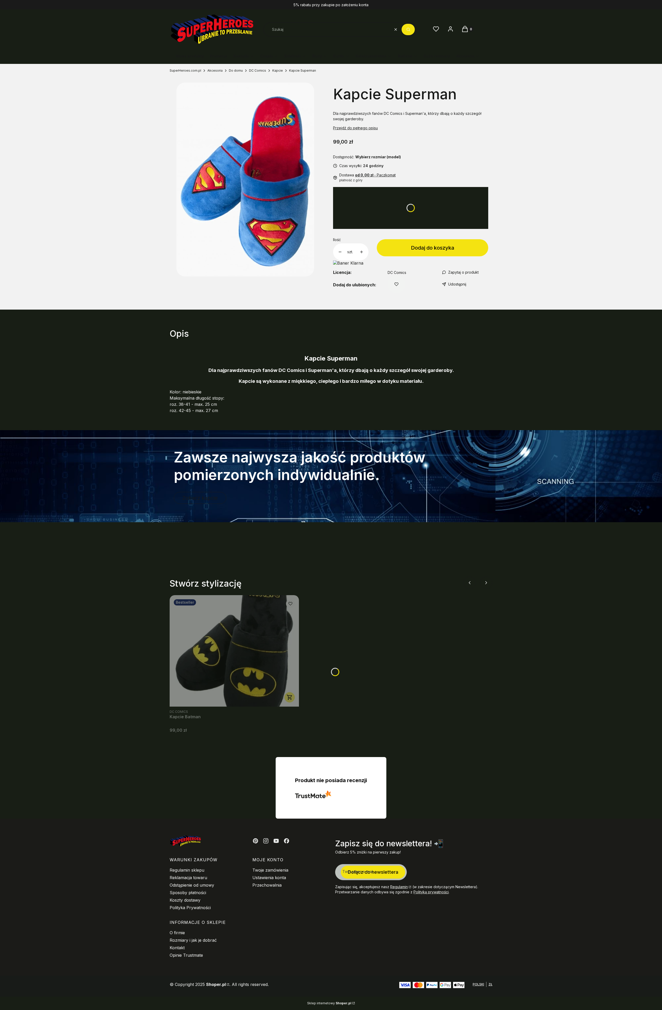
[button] (408, 29)
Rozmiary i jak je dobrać (193, 940)
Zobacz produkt (289, 697)
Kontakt (177, 947)
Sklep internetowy (329, 1003)
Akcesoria (215, 70)
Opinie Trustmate (186, 955)
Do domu (236, 70)
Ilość (337, 239)
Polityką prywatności (431, 892)
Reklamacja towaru (188, 877)
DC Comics (257, 70)
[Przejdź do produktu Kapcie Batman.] (234, 651)
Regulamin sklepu (187, 870)
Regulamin (399, 887)
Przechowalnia (267, 885)
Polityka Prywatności (190, 907)
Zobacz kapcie (200, 498)
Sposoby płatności (188, 892)
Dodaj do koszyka (432, 248)
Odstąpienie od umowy (192, 885)
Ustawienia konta (269, 877)
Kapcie (277, 70)
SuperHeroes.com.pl (185, 70)
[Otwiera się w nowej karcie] (255, 841)
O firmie (177, 932)
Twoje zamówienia (270, 870)
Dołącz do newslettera (373, 872)
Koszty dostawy (185, 900)
